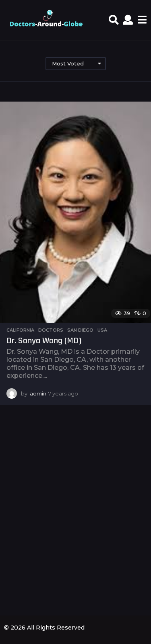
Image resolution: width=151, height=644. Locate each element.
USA (102, 330)
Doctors (50, 330)
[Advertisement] (75, 520)
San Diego (80, 330)
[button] (114, 20)
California (20, 330)
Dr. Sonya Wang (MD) (43, 340)
